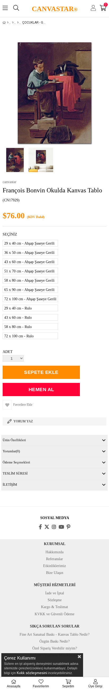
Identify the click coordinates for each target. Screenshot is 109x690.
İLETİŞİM (10, 484)
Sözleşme (55, 600)
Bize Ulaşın (54, 573)
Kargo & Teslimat (54, 607)
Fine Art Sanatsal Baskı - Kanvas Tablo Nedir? (54, 634)
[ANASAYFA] (7, 22)
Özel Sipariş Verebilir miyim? (54, 648)
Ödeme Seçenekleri (16, 462)
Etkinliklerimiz (54, 566)
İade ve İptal (54, 593)
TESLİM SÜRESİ (15, 473)
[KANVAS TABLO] (12, 22)
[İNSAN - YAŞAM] (18, 22)
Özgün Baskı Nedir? (54, 641)
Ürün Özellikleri (14, 440)
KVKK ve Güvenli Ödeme (54, 614)
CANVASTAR (55, 9)
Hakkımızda (54, 552)
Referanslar (54, 559)
